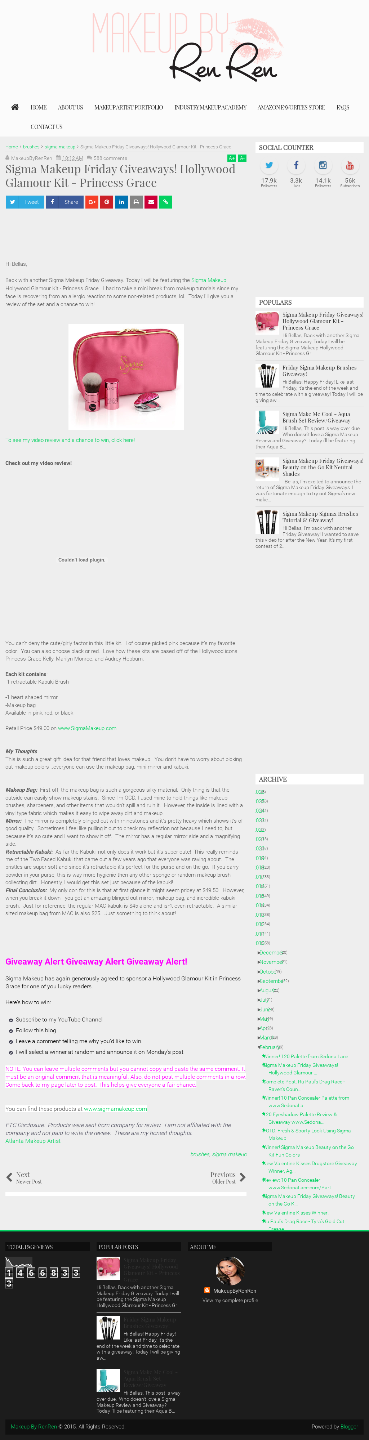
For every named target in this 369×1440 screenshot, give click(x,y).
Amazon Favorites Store (291, 107)
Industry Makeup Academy (210, 107)
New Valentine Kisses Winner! (298, 1213)
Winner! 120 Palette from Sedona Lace (308, 1056)
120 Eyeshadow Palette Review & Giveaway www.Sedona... (302, 1118)
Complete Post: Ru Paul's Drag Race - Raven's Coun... (306, 1085)
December (274, 952)
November (274, 962)
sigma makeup (229, 1154)
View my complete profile (230, 1300)
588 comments (110, 158)
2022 (261, 830)
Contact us (46, 126)
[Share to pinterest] (106, 202)
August (270, 990)
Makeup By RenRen (34, 1426)
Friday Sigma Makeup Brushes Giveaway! (320, 370)
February (272, 1047)
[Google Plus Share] (91, 202)
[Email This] (151, 202)
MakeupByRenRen (234, 1291)
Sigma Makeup (208, 280)
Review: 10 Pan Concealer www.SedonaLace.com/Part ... (301, 1183)
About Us (70, 107)
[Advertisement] (309, 246)
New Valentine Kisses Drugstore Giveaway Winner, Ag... (312, 1167)
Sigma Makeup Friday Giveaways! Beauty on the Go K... (311, 1200)
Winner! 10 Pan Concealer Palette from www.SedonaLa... (308, 1101)
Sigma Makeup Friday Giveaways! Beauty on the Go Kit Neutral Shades (323, 467)
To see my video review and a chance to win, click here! (70, 440)
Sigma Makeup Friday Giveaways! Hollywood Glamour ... (303, 1068)
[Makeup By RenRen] (15, 107)
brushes (199, 1154)
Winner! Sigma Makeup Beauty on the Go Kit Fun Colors (311, 1151)
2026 (261, 792)
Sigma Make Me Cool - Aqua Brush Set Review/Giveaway (317, 417)
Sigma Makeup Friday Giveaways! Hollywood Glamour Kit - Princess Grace (323, 321)
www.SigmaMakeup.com (87, 728)
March (270, 1037)
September (275, 981)
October (271, 972)
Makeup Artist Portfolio (128, 107)
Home (38, 107)
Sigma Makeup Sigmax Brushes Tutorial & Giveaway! (320, 517)
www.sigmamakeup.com (115, 1108)
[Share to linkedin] (121, 202)
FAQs (343, 107)
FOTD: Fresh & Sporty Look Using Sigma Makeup (309, 1134)
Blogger (349, 1426)
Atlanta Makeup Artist (33, 1140)
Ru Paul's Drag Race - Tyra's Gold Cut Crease (306, 1225)
